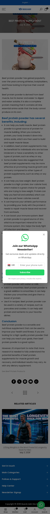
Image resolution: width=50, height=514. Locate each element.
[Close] (44, 234)
